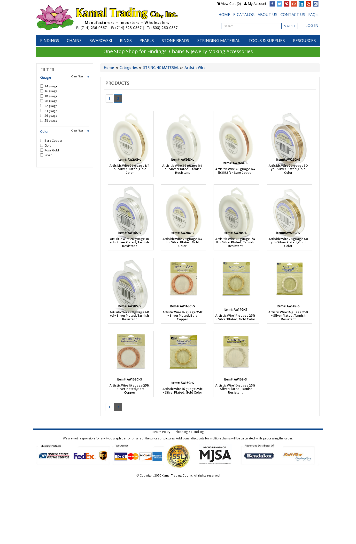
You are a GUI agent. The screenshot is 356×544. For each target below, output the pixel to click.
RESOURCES (304, 40)
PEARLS (146, 40)
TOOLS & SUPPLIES (266, 40)
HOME (224, 14)
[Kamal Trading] (117, 17)
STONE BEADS (175, 40)
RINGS (126, 40)
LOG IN (311, 25)
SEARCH (289, 26)
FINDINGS (49, 40)
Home (109, 68)
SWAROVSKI (101, 40)
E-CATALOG (244, 14)
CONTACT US (292, 14)
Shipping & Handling (190, 432)
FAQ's (313, 14)
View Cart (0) (231, 3)
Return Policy (161, 432)
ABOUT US (267, 14)
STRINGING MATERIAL (218, 40)
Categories (128, 68)
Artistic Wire (195, 68)
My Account (257, 3)
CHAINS (74, 40)
